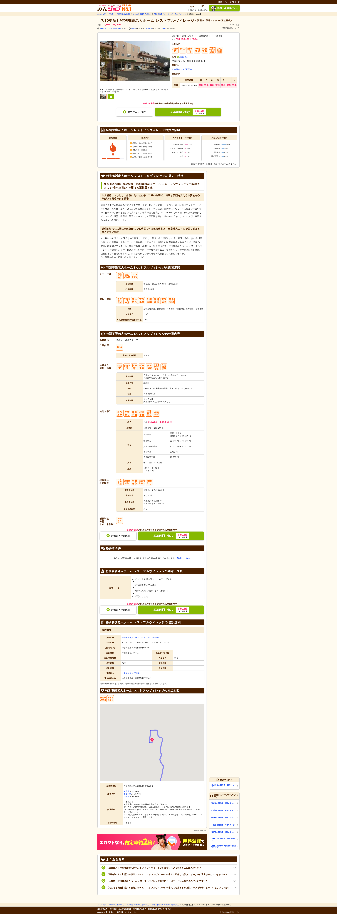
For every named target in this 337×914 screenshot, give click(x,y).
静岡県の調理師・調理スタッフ (223, 817)
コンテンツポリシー (132, 912)
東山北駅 (149, 28)
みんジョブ (101, 14)
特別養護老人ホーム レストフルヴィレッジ (170, 14)
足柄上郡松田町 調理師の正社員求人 (165, 905)
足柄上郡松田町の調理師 (142, 14)
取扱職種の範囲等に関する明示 (159, 909)
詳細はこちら (183, 558)
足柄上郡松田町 (115, 28)
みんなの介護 (102, 912)
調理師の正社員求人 (116, 905)
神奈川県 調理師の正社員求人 (138, 905)
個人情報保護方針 (125, 909)
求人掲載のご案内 (139, 909)
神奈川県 (103, 28)
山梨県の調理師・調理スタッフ (223, 810)
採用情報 (120, 912)
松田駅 (164, 28)
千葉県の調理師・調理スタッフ (223, 825)
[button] (152, 740)
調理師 (111, 14)
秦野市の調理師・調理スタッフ (223, 832)
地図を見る (183, 57)
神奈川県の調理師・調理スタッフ (223, 785)
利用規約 (113, 909)
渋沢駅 (133, 28)
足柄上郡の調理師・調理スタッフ (223, 839)
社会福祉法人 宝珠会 (182, 69)
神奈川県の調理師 (123, 14)
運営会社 (112, 912)
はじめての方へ (103, 909)
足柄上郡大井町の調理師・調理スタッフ (223, 846)
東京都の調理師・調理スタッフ (223, 803)
